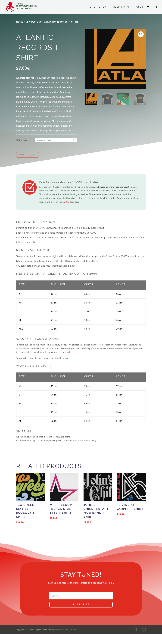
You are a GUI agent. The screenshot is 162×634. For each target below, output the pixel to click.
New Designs (33, 21)
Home (91, 7)
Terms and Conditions (68, 629)
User (139, 7)
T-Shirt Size (21, 140)
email (67, 352)
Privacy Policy (53, 629)
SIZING (65, 201)
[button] (141, 34)
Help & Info (121, 7)
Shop (102, 7)
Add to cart (27, 154)
